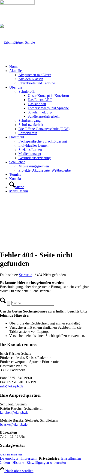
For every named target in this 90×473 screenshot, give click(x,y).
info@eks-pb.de (11, 386)
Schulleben (17, 454)
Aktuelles (5, 454)
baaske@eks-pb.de (13, 424)
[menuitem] (49, 67)
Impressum (28, 458)
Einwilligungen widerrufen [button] (46, 462)
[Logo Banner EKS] (17, 42)
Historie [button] (18, 462)
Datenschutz (9, 458)
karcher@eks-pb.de (14, 412)
